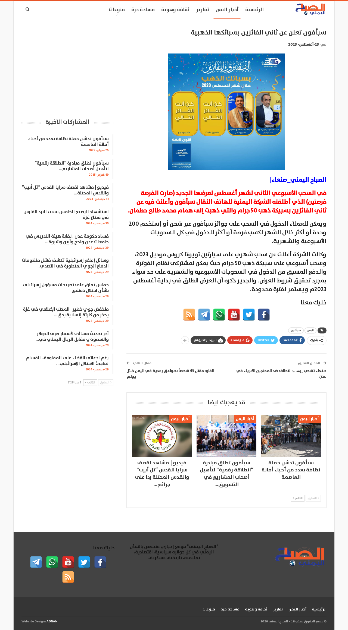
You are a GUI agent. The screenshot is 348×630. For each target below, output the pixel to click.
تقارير (202, 10)
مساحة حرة (143, 10)
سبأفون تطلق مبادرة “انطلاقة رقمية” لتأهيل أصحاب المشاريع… (72, 166)
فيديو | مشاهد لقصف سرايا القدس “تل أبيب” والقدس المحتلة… (65, 190)
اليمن (310, 330)
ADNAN (51, 621)
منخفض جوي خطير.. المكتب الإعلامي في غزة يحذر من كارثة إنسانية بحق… (66, 312)
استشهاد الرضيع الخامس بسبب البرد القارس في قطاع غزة (66, 214)
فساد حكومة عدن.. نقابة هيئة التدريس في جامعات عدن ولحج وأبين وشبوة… (67, 239)
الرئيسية (254, 10)
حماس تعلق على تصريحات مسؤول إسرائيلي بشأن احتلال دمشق (66, 288)
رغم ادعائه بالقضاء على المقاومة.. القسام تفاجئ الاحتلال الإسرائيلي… (67, 361)
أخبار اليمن (227, 10)
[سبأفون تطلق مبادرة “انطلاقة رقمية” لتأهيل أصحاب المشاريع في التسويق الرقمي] (226, 435)
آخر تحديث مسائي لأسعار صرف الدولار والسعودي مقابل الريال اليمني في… (72, 336)
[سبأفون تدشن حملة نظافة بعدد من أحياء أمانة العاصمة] (291, 435)
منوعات (117, 10)
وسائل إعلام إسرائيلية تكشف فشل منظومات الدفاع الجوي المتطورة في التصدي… (65, 263)
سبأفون (296, 330)
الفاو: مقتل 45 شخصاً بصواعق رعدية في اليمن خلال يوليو (170, 373)
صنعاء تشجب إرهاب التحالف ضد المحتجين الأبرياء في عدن (281, 373)
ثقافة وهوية (175, 10)
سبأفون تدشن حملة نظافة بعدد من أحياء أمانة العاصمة (68, 141)
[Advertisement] (67, 67)
